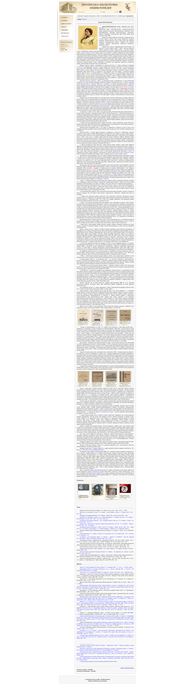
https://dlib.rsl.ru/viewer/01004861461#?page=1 (93, 449)
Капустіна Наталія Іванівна (127, 668)
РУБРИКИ (64, 20)
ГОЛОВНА (64, 17)
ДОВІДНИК (64, 30)
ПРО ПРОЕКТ (65, 33)
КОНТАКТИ (64, 36)
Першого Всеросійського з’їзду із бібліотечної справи (120, 152)
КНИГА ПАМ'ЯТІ (66, 24)
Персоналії (84, 19)
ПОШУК (63, 27)
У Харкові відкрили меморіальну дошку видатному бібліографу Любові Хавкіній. (98, 661)
